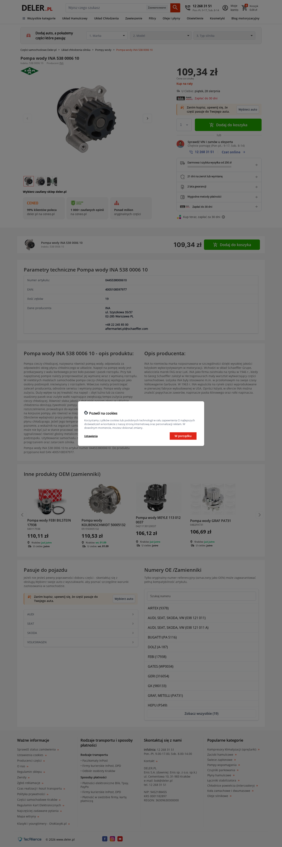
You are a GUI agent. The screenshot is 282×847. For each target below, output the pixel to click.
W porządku (183, 436)
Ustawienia (91, 436)
